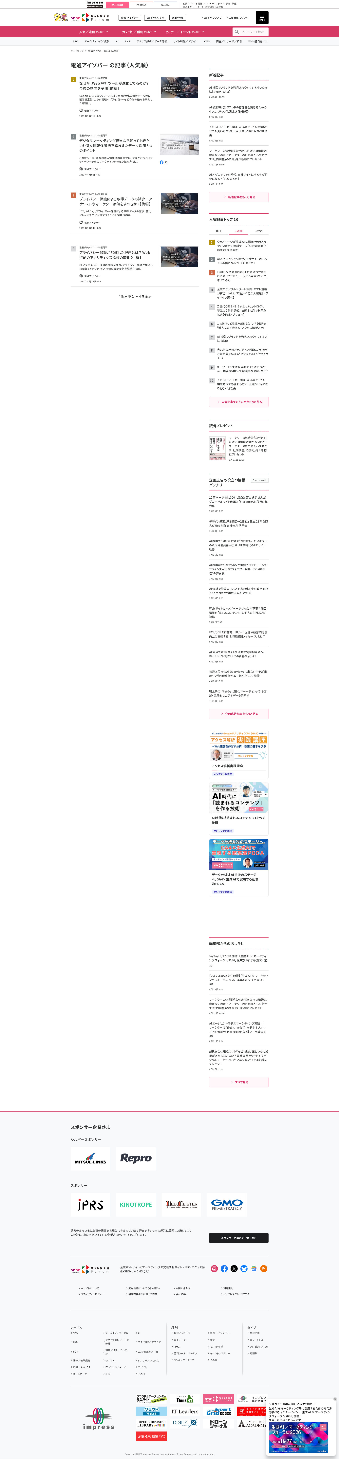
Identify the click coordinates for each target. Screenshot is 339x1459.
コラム (177, 1346)
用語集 (253, 1353)
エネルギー (188, 7)
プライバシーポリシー (92, 1294)
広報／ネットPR (81, 1367)
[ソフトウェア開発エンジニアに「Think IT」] (185, 1400)
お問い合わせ (183, 1288)
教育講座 (209, 7)
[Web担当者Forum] (90, 1270)
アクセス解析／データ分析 (152, 41)
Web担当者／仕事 (259, 41)
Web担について (212, 17)
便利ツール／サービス (186, 1353)
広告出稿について (238, 17)
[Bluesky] (244, 1268)
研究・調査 (231, 4)
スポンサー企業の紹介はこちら (239, 1238)
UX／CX (109, 1360)
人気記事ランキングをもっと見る (242, 402)
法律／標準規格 (81, 1360)
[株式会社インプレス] (98, 1419)
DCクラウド (218, 4)
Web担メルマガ (155, 17)
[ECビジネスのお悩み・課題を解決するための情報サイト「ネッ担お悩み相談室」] (151, 1437)
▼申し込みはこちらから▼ (285, 1420)
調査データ (179, 1339)
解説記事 (255, 1333)
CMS (207, 41)
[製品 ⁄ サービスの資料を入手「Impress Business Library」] (151, 1425)
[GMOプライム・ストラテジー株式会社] (227, 1205)
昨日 (218, 231)
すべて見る (241, 1082)
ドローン (199, 7)
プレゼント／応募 (259, 1346)
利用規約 (228, 1288)
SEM (107, 1374)
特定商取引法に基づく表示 (142, 1294)
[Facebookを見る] (224, 1268)
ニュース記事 (257, 1339)
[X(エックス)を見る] (234, 1268)
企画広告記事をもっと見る (241, 714)
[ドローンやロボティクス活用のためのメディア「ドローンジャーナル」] (218, 1425)
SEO (75, 41)
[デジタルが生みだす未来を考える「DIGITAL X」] (185, 1425)
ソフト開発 (196, 4)
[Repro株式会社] (136, 1159)
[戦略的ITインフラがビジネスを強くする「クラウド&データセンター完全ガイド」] (151, 1400)
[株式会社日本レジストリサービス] (90, 1205)
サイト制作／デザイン (185, 41)
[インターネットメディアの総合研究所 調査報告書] (252, 1400)
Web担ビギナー (129, 17)
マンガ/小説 (216, 1346)
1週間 (239, 231)
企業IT (186, 4)
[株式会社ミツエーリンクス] (90, 1159)
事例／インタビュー (220, 1333)
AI (117, 41)
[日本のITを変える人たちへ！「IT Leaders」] (185, 1413)
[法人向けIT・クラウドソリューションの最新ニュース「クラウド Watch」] (151, 1413)
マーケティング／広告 (97, 41)
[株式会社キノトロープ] (136, 1205)
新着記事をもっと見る (241, 197)
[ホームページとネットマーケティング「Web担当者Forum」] (218, 1400)
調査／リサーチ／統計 (229, 41)
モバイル (142, 1367)
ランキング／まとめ (184, 1360)
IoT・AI (207, 4)
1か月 (259, 231)
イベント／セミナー (220, 1353)
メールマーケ (80, 1374)
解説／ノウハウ (182, 1333)
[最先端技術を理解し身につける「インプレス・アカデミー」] (252, 1425)
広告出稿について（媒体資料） (144, 1288)
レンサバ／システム (148, 1360)
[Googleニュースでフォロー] (253, 1268)
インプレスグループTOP (236, 1294)
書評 (212, 1339)
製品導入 (165, 5)
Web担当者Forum (90, 17)
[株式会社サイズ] (181, 1205)
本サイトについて (90, 1288)
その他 (141, 1374)
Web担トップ (77, 50)
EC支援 (219, 7)
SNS (127, 41)
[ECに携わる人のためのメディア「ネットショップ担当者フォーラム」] (252, 1413)
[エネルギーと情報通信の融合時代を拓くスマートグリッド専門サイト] (218, 1413)
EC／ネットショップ (115, 1367)
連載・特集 (177, 17)
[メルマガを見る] (214, 1268)
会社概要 (181, 1294)
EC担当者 (141, 5)
